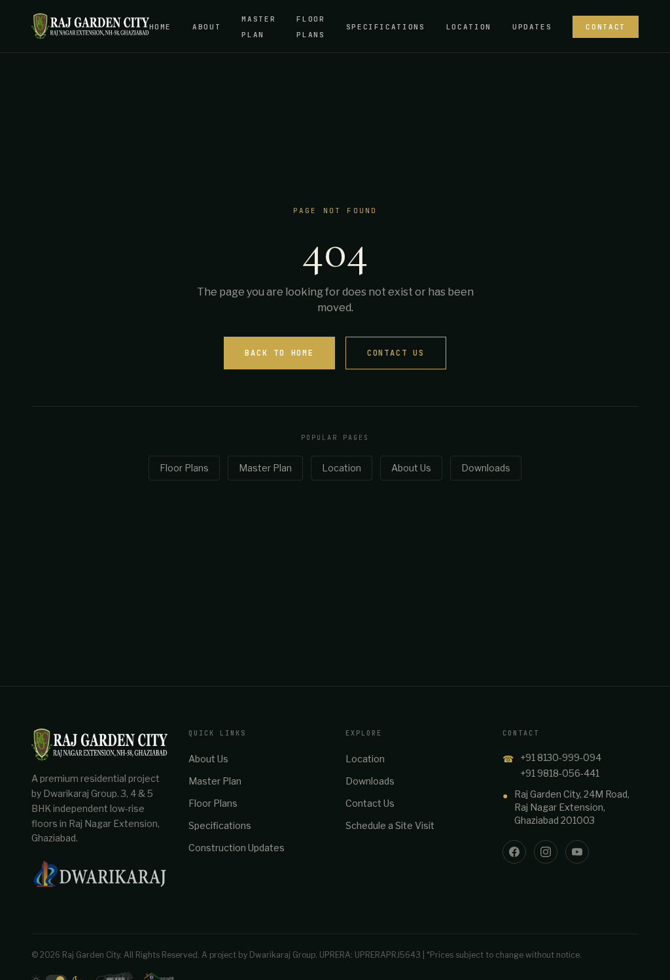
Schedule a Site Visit (389, 825)
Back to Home (279, 353)
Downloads (485, 467)
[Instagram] (545, 852)
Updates (532, 26)
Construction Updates (236, 847)
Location (468, 26)
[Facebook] (514, 852)
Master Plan (265, 467)
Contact (606, 26)
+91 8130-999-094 (560, 757)
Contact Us (396, 353)
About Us (411, 467)
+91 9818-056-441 (559, 773)
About (206, 26)
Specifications (385, 26)
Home (160, 26)
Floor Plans (184, 467)
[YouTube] (577, 852)
